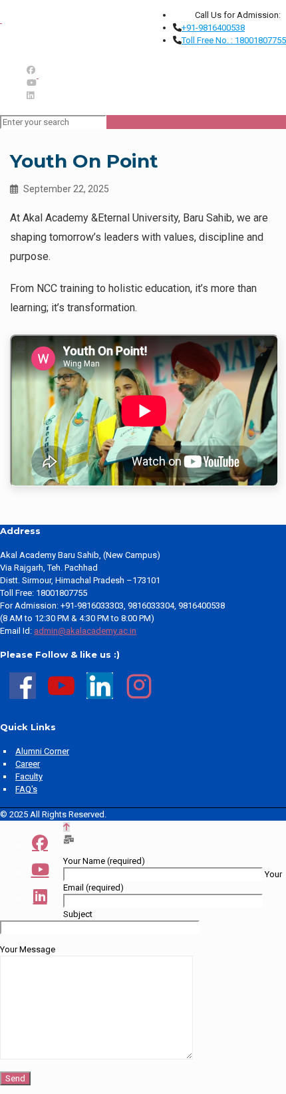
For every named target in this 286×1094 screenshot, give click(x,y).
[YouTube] (32, 83)
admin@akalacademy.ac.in (85, 631)
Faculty (29, 776)
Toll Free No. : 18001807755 (234, 40)
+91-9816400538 (213, 28)
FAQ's (26, 789)
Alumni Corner (42, 751)
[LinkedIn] (30, 95)
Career (27, 764)
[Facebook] (31, 70)
